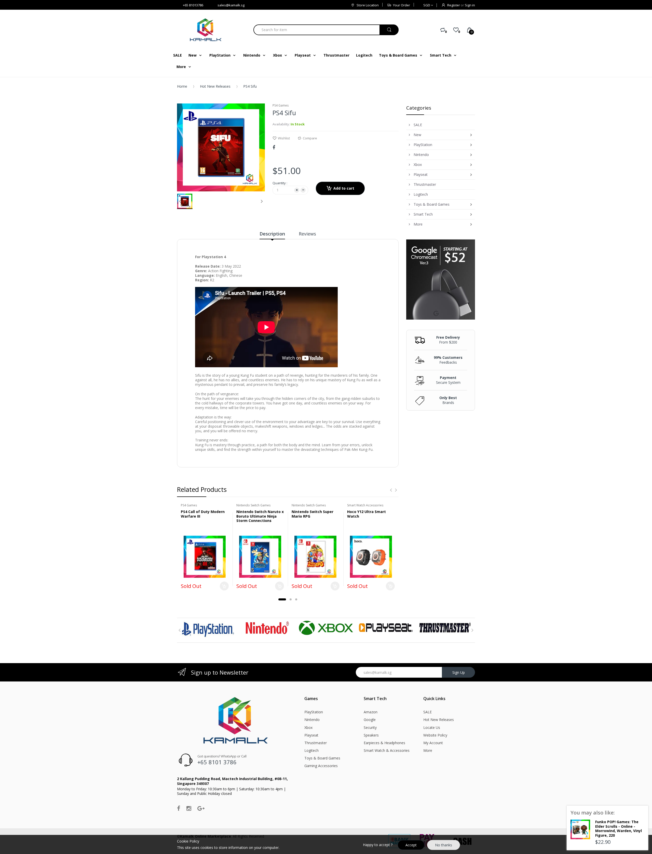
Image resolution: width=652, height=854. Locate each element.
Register (453, 5)
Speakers (371, 735)
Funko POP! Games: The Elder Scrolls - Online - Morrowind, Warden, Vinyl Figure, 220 (618, 828)
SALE (427, 712)
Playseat (311, 735)
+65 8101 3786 (217, 762)
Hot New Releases (215, 86)
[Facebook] (274, 147)
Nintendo (312, 719)
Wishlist (284, 138)
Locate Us (431, 727)
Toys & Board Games (322, 758)
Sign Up (458, 672)
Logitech (311, 750)
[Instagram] (188, 808)
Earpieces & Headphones (384, 742)
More (427, 750)
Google (370, 719)
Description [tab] (272, 234)
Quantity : (280, 183)
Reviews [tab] (307, 234)
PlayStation (313, 712)
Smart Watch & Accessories (387, 750)
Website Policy (435, 735)
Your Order (401, 5)
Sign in (470, 5)
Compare (310, 138)
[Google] (201, 808)
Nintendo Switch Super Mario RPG (312, 514)
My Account (433, 742)
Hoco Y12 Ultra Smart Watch (366, 514)
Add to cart (343, 188)
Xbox (308, 727)
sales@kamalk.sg (231, 5)
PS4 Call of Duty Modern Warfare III (203, 514)
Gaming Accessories (321, 765)
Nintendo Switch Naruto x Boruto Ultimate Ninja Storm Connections (260, 516)
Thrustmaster (315, 742)
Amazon (370, 712)
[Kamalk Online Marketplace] (206, 29)
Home (182, 86)
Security (370, 727)
